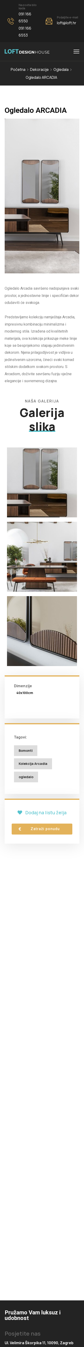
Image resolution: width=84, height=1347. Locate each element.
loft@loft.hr (66, 22)
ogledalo (26, 777)
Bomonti (26, 750)
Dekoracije (39, 69)
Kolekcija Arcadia (33, 763)
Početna (18, 69)
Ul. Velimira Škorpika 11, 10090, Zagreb (39, 1342)
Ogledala (61, 69)
